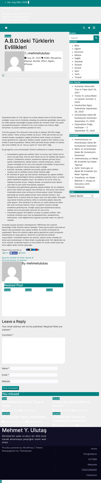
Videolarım (91, 475)
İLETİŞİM (92, 459)
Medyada (92, 464)
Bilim (77, 45)
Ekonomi (79, 52)
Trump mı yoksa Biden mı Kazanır (71, 404)
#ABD (46, 58)
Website (6, 381)
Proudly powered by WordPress (18, 447)
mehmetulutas (39, 53)
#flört (44, 61)
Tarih (77, 74)
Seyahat (79, 61)
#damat (28, 61)
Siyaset (78, 64)
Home (94, 448)
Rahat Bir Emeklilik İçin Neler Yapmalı (17, 258)
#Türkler (28, 64)
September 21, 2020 (65, 425)
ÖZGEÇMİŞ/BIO (89, 469)
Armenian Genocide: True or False (23, 404)
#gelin (51, 61)
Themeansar (25, 450)
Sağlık (78, 58)
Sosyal (8, 36)
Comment (7, 335)
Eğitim (78, 48)
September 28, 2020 (15, 421)
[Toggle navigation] (94, 28)
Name (5, 368)
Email (5, 375)
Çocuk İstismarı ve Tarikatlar (15, 260)
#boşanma (56, 58)
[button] (84, 27)
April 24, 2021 (12, 410)
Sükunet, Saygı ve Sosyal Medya (52, 299)
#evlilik (36, 61)
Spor (77, 71)
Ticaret (78, 77)
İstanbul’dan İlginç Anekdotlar (24, 417)
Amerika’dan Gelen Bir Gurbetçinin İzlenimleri (85, 152)
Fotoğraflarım (90, 454)
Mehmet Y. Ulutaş (10, 8)
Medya (78, 55)
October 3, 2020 (63, 410)
